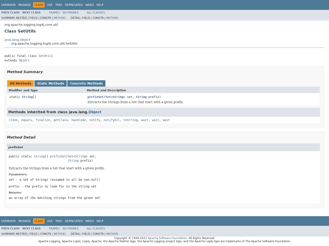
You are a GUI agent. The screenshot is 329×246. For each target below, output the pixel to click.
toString (130, 120)
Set (108, 97)
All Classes (96, 12)
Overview (8, 5)
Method (59, 18)
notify (94, 120)
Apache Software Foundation (167, 238)
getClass (60, 120)
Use (50, 5)
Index (89, 5)
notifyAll (112, 120)
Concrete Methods (86, 83)
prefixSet (96, 97)
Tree (58, 5)
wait (144, 120)
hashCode (78, 120)
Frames (54, 12)
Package (24, 5)
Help (99, 5)
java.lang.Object (17, 39)
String (27, 97)
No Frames (71, 12)
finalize (43, 120)
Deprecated (74, 5)
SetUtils (45, 56)
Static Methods (50, 83)
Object (24, 60)
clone (13, 120)
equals (26, 120)
